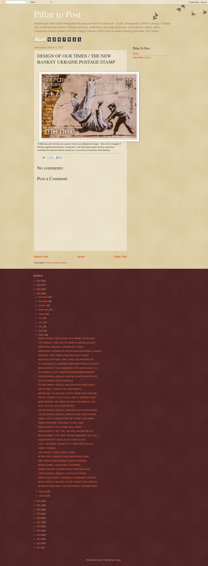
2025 (38, 285)
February (43, 491)
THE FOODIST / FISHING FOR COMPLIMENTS (59, 389)
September (44, 310)
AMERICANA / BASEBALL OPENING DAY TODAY (61, 347)
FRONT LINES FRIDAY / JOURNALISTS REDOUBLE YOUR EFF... (68, 478)
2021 (38, 505)
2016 (38, 526)
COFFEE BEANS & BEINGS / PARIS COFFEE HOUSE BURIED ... (68, 414)
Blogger (117, 560)
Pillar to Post (57, 14)
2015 (38, 531)
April (41, 331)
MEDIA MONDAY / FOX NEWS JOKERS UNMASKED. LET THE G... (69, 435)
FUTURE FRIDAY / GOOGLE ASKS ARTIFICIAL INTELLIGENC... (67, 385)
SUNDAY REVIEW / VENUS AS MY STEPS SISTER (61, 440)
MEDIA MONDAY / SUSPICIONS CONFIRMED (59, 465)
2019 (38, 514)
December (43, 297)
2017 (38, 522)
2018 (38, 518)
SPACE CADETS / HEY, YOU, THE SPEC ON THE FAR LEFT (66, 431)
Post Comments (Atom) (56, 263)
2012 (38, 543)
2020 (38, 510)
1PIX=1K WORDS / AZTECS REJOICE (55, 381)
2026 (38, 281)
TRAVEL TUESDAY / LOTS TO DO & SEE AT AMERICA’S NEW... (67, 397)
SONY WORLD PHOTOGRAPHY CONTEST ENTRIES (62, 461)
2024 (38, 289)
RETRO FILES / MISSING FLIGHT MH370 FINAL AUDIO (63, 456)
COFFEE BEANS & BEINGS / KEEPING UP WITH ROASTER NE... (68, 376)
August (42, 314)
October (42, 305)
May (41, 326)
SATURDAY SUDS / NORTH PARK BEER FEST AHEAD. (63, 355)
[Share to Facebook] (57, 157)
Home (81, 256)
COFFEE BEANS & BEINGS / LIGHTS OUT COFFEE (62, 473)
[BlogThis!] (51, 157)
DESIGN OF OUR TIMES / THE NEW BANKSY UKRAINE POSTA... (68, 486)
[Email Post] (43, 157)
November (43, 301)
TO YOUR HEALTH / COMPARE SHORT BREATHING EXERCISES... (69, 364)
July (41, 318)
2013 (38, 539)
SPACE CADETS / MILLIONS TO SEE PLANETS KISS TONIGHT (67, 482)
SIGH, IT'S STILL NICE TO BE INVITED (56, 406)
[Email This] (48, 157)
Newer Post (41, 256)
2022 (38, 501)
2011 (38, 547)
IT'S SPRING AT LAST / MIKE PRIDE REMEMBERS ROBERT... (67, 372)
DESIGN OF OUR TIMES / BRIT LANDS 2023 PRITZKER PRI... (66, 359)
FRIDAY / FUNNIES (47, 448)
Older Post (120, 256)
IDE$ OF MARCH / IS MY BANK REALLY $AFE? (60, 427)
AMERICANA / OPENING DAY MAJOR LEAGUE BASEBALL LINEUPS (70, 351)
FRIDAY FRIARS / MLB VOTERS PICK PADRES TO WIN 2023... (67, 338)
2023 (38, 293)
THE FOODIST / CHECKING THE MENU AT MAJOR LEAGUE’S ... (68, 343)
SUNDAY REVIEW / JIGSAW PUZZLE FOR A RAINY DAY (64, 469)
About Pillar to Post (141, 57)
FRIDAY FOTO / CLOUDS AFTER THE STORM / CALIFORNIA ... (67, 418)
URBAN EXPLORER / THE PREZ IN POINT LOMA (61, 423)
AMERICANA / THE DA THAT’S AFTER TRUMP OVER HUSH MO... (68, 393)
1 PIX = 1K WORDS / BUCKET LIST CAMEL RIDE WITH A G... (66, 444)
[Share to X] (54, 157)
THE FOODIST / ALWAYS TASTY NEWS (56, 452)
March (42, 335)
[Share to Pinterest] (60, 157)
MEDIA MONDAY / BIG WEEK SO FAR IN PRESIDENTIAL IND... (67, 402)
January (42, 496)
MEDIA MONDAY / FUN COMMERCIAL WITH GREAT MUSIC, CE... (68, 368)
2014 (38, 535)
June (41, 322)
